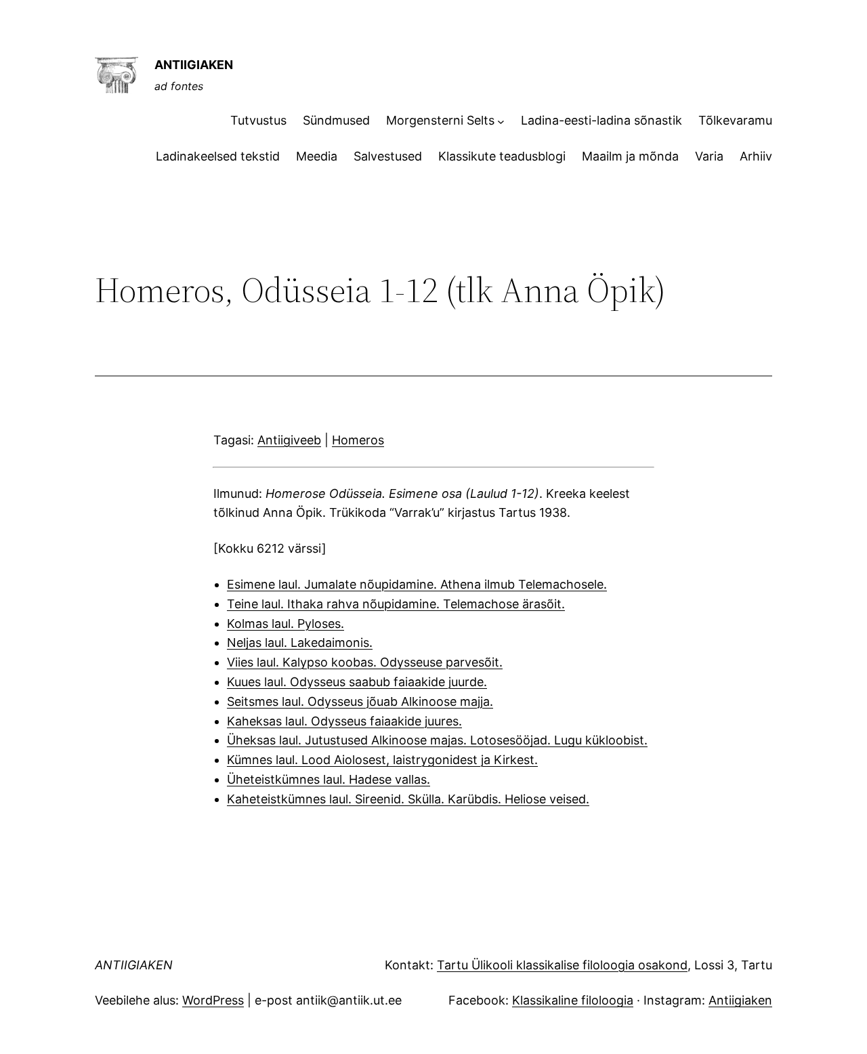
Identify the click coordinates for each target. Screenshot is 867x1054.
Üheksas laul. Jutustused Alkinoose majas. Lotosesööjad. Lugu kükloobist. (437, 740)
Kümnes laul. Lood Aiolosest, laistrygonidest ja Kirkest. (382, 760)
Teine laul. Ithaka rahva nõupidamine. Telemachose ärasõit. (396, 604)
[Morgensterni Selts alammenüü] (501, 121)
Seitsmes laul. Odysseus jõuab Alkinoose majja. (360, 701)
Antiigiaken (740, 1000)
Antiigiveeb (289, 440)
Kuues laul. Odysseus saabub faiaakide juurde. (357, 682)
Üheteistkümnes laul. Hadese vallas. (328, 779)
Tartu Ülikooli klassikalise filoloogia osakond (562, 965)
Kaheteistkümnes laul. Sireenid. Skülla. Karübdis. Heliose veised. (408, 799)
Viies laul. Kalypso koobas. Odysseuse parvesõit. (365, 662)
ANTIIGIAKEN (193, 65)
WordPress (213, 1000)
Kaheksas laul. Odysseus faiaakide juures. (344, 721)
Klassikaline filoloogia (572, 1000)
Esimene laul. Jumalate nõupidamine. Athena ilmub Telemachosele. (417, 584)
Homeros (358, 440)
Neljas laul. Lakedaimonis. (300, 642)
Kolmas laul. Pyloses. (285, 623)
